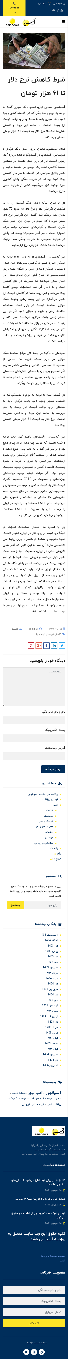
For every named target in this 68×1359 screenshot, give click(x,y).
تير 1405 (53, 956)
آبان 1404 (52, 1049)
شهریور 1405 (50, 1065)
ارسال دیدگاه (53, 769)
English (57, 859)
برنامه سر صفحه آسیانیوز (43, 794)
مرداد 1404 (52, 978)
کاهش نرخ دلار (53, 634)
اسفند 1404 (51, 940)
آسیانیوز (52, 1093)
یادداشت (53, 848)
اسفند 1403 (51, 1043)
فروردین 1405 (50, 1006)
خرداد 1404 (51, 973)
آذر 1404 (53, 984)
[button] (56, 3)
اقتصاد (15, 629)
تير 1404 (53, 995)
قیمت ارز (40, 634)
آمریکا (13, 1099)
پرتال (23, 1342)
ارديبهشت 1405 (49, 935)
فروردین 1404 (50, 989)
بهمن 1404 (51, 1011)
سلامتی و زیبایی (43, 843)
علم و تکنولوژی (44, 826)
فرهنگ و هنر (46, 821)
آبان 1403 (52, 1038)
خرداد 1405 (51, 1027)
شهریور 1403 (50, 967)
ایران (58, 1099)
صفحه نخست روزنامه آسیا (52, 1258)
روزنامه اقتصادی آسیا (40, 1099)
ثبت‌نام (56, 10)
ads (59, 854)
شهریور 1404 (50, 1054)
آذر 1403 (53, 946)
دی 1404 (53, 1060)
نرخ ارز (26, 1104)
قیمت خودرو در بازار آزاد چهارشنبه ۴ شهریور (40, 1199)
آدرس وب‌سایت (55, 748)
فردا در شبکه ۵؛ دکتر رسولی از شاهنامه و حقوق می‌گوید (38, 1215)
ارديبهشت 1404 (49, 1016)
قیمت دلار (38, 1104)
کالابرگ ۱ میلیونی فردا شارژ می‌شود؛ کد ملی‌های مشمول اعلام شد (38, 1182)
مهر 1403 (52, 1000)
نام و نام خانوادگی (53, 712)
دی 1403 (53, 1022)
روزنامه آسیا (53, 1104)
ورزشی (49, 837)
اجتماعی (48, 832)
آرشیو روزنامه (50, 799)
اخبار (55, 805)
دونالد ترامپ (18, 1093)
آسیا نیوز (34, 1092)
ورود (39, 3)
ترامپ (22, 1099)
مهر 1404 (52, 962)
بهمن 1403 (51, 951)
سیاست (48, 816)
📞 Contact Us (14, 8)
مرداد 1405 (52, 1033)
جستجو (15, 905)
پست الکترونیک (55, 730)
